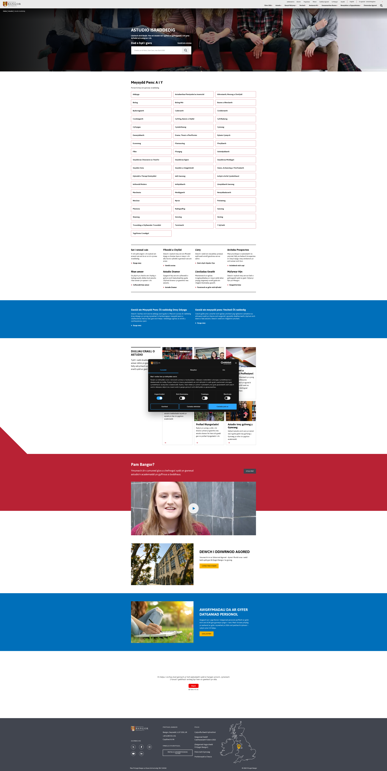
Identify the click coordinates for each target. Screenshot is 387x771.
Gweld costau (170, 265)
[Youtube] (133, 753)
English (352, 1)
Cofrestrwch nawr (209, 566)
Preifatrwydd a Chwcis (203, 757)
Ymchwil (302, 5)
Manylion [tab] (193, 370)
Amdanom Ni (313, 5)
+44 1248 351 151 (169, 736)
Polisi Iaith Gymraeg (202, 752)
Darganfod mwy (235, 285)
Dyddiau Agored (324, 2)
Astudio (278, 5)
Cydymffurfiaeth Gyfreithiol (205, 732)
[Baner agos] (236, 363)
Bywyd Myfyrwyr (290, 5)
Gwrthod (164, 406)
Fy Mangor (335, 2)
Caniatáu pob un (222, 406)
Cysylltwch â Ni (168, 739)
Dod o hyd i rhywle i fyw (206, 263)
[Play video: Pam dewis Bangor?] (193, 508)
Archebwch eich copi (236, 265)
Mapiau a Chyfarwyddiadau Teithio (178, 752)
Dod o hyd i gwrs (141, 43)
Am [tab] (224, 370)
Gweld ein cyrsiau (184, 43)
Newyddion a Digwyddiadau (350, 5)
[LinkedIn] (141, 753)
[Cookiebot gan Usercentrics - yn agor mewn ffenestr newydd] (222, 363)
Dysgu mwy (137, 263)
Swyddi (343, 2)
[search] (185, 50)
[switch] (182, 398)
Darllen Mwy (206, 634)
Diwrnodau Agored (370, 5)
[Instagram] (149, 747)
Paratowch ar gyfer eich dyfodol (209, 287)
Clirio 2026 (268, 5)
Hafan (5, 11)
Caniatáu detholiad (193, 406)
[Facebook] (141, 747)
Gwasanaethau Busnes (329, 5)
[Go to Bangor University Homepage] (12, 4)
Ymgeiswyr (307, 2)
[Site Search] (381, 5)
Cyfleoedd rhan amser (141, 285)
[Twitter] (133, 747)
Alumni (299, 2)
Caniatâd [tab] (163, 370)
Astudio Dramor (171, 287)
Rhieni (314, 2)
